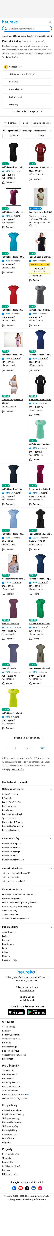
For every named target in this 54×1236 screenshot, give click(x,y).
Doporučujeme (10, 927)
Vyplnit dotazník (27, 1000)
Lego (4, 948)
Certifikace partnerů (11, 1166)
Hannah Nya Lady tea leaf (40, 668)
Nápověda (6, 1142)
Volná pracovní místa (11, 1038)
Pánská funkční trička (11, 802)
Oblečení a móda (9, 960)
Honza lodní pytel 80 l (11, 898)
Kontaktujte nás (27, 990)
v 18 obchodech (9, 267)
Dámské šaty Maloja (11, 851)
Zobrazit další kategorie (26, 111)
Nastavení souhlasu (11, 1086)
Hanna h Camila (9, 668)
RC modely (7, 798)
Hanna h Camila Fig (11, 623)
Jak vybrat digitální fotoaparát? (16, 873)
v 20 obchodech (36, 454)
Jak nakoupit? (8, 1070)
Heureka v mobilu (10, 1074)
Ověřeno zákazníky (10, 1154)
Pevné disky (7, 810)
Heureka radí (8, 1078)
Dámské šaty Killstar (11, 847)
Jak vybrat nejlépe (12, 868)
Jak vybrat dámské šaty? (40, 212)
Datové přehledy (9, 1130)
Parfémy (6, 936)
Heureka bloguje (9, 1046)
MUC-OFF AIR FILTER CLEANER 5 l (17, 894)
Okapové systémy (10, 794)
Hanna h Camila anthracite (40, 257)
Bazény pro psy (9, 806)
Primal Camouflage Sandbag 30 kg (17, 906)
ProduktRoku (8, 1162)
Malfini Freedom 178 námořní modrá (13, 489)
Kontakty (6, 1030)
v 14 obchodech (36, 320)
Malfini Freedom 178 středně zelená (40, 623)
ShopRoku (6, 1158)
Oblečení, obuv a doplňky (23, 36)
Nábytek (6, 956)
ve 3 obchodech (36, 174)
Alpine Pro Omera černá (40, 399)
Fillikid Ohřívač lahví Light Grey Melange (19, 902)
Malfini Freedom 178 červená (13, 310)
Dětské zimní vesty (10, 830)
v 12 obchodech (36, 499)
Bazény (5, 940)
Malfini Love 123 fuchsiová (13, 212)
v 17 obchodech (9, 499)
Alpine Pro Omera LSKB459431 (40, 167)
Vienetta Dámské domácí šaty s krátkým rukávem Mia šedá (13, 578)
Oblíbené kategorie (13, 789)
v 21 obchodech (9, 177)
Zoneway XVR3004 (10, 914)
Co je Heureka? (9, 1026)
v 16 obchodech (9, 320)
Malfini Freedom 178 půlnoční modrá (40, 578)
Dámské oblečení (42, 36)
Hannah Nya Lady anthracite (40, 534)
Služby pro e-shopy (10, 1118)
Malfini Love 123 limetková (13, 713)
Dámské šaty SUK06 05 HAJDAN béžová (13, 399)
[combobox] (27, 29)
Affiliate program (9, 1134)
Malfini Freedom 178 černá (13, 167)
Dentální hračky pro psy (12, 826)
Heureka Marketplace (11, 1122)
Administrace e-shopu (12, 1110)
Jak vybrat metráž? (10, 877)
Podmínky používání (11, 1034)
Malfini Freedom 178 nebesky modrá (13, 534)
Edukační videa (8, 1138)
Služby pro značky (10, 1126)
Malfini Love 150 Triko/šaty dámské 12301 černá (40, 310)
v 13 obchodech (9, 544)
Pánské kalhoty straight (12, 814)
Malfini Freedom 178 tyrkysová (13, 257)
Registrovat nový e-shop (13, 1114)
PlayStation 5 (8, 944)
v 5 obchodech (8, 589)
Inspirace (6, 1170)
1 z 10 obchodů (35, 275)
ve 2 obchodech (9, 406)
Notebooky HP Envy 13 (12, 822)
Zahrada (6, 952)
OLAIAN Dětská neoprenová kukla (17, 918)
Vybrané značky (10, 838)
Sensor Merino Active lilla (40, 489)
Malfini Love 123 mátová (40, 444)
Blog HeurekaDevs (10, 1050)
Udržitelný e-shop (10, 1174)
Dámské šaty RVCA (10, 855)
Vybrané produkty (12, 889)
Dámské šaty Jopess (11, 843)
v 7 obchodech (35, 410)
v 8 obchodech (35, 544)
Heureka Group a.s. (33, 1196)
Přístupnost (7, 1058)
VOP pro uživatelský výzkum (14, 1098)
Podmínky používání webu (34, 1199)
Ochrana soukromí (10, 1090)
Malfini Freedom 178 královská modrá (40, 354)
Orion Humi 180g (9, 910)
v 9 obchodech (8, 634)
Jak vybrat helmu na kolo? (13, 881)
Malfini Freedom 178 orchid (13, 354)
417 (42, 748)
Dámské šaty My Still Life (13, 859)
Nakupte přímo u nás (11, 1082)
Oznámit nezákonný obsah (14, 1054)
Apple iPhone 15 (9, 932)
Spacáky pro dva (9, 818)
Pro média (6, 1042)
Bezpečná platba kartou (13, 1094)
